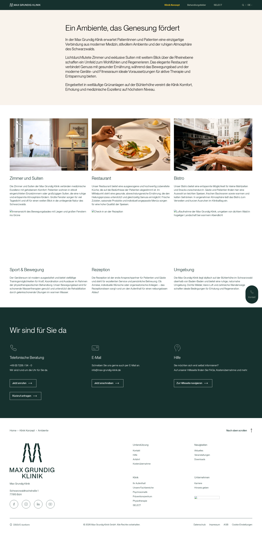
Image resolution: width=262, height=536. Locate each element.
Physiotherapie (140, 501)
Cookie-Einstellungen (242, 524)
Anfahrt (136, 459)
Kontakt (136, 450)
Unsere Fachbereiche (143, 487)
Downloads (199, 459)
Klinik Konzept (27, 430)
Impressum (214, 524)
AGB (226, 524)
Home (13, 430)
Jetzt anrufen (19, 383)
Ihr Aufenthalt (139, 483)
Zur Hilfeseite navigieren (189, 383)
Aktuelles (198, 450)
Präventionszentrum (142, 496)
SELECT (137, 505)
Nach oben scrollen (236, 430)
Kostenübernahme (142, 463)
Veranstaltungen (202, 455)
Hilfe (135, 455)
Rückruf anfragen (21, 395)
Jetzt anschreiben (103, 383)
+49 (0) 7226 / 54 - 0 (21, 365)
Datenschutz (200, 524)
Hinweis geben (201, 487)
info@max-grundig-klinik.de (106, 370)
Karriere (198, 483)
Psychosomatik (140, 492)
